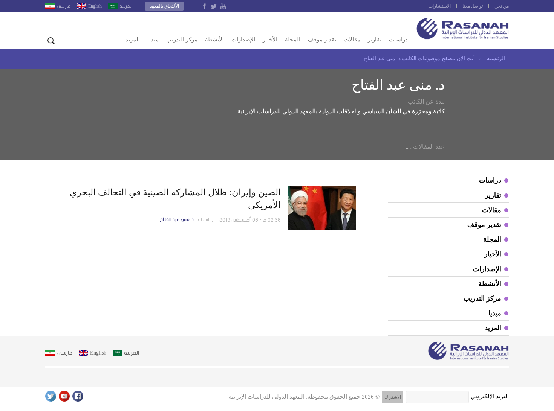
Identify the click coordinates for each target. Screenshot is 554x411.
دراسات (398, 40)
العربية (126, 6)
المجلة (292, 40)
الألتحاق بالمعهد (164, 6)
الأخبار (270, 40)
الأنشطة (214, 40)
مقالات (352, 40)
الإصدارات (243, 40)
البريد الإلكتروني (490, 396)
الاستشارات (440, 6)
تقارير (374, 40)
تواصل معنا (472, 6)
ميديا (153, 40)
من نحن (501, 6)
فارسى (63, 6)
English (95, 6)
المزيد (132, 40)
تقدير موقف (322, 40)
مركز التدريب (181, 40)
